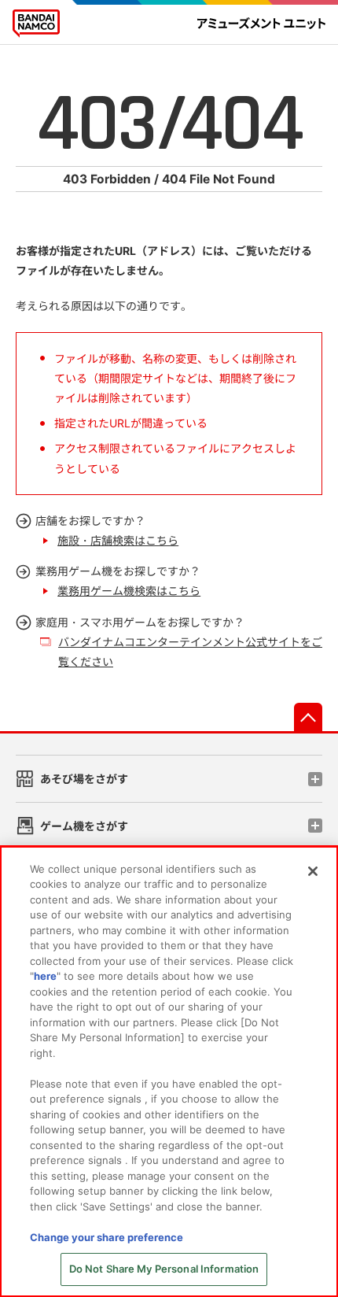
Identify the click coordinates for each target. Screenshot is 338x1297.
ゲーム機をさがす (84, 826)
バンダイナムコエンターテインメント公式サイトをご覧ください (190, 651)
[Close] (313, 871)
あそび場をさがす (84, 778)
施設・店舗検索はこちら (117, 540)
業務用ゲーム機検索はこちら (128, 590)
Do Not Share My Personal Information (164, 1268)
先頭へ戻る (308, 717)
